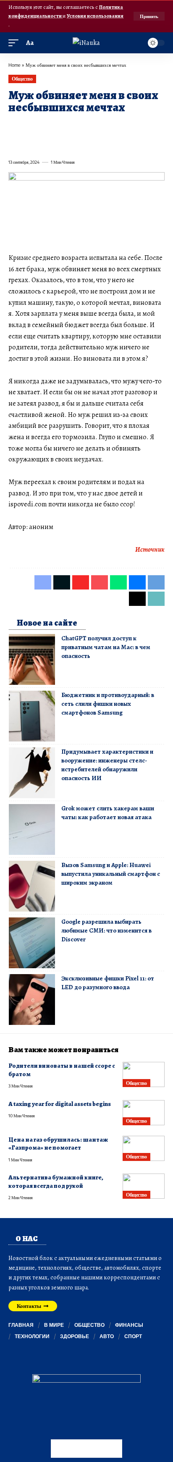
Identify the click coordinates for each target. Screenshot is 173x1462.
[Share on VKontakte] (135, 127)
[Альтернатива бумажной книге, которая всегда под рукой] (144, 1186)
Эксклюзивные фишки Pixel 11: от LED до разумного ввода (107, 982)
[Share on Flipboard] (44, 127)
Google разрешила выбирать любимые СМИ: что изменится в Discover (106, 930)
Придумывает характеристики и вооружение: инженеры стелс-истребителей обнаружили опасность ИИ (107, 764)
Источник (150, 549)
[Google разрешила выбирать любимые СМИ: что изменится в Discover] (32, 942)
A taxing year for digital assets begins (59, 1104)
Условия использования (95, 15)
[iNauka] (86, 43)
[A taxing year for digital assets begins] (144, 1112)
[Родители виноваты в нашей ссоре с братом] (144, 1074)
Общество (22, 79)
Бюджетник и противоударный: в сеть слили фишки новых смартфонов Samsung (107, 704)
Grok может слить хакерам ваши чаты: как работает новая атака (107, 812)
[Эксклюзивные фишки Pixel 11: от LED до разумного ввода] (32, 999)
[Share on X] (29, 127)
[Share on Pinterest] (60, 127)
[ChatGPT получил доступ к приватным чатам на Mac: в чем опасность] (32, 659)
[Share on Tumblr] (105, 127)
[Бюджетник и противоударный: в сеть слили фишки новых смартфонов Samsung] (32, 716)
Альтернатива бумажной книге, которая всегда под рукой (55, 1181)
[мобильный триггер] (15, 43)
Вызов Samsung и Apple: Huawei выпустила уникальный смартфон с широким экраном (110, 874)
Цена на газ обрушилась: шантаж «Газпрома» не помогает (58, 1143)
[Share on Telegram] (150, 127)
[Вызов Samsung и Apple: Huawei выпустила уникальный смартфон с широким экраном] (32, 886)
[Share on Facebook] (14, 127)
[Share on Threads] (14, 143)
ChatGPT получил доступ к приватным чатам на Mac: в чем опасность (105, 647)
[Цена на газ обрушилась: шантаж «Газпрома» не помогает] (144, 1148)
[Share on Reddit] (120, 127)
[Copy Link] (29, 143)
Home (14, 65)
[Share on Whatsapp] (75, 127)
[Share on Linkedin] (90, 127)
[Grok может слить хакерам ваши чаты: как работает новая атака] (32, 829)
